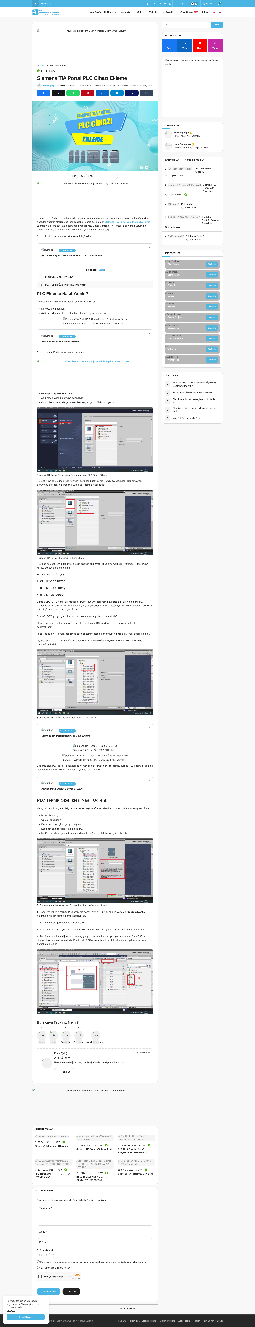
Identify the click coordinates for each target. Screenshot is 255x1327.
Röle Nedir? (187, 204)
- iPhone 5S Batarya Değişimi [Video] (191, 147)
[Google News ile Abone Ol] (107, 176)
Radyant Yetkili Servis (213, 1321)
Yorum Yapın (45, 1190)
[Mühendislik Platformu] (45, 12)
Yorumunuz (45, 1208)
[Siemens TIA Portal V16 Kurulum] (53, 1136)
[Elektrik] (192, 285)
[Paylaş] (132, 93)
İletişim (205, 12)
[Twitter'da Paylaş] (58, 93)
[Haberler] (192, 306)
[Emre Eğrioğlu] (48, 1063)
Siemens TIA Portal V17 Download (135, 1174)
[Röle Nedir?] (172, 204)
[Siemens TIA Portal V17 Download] (136, 1162)
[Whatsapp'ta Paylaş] (73, 93)
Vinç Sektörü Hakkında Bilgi (186, 418)
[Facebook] (154, 3)
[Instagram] (169, 3)
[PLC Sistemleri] (192, 338)
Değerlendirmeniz (45, 1250)
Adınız (43, 1231)
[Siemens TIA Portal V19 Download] (183, 185)
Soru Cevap (189, 12)
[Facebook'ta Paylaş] (43, 93)
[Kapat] (149, 247)
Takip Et (66, 1072)
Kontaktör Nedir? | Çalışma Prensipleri (210, 220)
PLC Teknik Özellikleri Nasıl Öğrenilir (63, 284)
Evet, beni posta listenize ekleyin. (56, 1267)
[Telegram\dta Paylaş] (117, 93)
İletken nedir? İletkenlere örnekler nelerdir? (193, 392)
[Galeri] (192, 296)
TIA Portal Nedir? (195, 236)
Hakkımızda (110, 12)
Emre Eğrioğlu (49, 86)
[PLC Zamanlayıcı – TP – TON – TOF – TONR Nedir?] (53, 1162)
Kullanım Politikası (166, 1321)
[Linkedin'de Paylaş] (102, 93)
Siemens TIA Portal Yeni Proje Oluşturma (127, 221)
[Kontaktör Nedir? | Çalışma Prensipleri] (182, 217)
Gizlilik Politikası (149, 1321)
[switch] (194, 4)
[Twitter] (55, 1057)
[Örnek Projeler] (192, 317)
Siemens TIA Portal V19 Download (209, 188)
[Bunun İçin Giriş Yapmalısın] (75, 176)
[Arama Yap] (148, 4)
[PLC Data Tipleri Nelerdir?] (178, 168)
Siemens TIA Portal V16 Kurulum (51, 1146)
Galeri (140, 12)
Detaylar (11, 1310)
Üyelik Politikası (185, 1321)
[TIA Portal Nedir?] (174, 236)
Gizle (101, 269)
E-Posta (44, 1242)
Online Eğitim (180, 4)
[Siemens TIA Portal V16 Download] (95, 1138)
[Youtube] (164, 3)
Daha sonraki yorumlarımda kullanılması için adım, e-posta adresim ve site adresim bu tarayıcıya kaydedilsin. (93, 1262)
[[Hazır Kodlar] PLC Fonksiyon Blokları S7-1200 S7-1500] (95, 1164)
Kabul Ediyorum (26, 1317)
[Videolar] (192, 349)
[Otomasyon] (192, 328)
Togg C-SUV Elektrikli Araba (52, 4)
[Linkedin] (159, 3)
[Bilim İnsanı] (192, 274)
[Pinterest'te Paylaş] (88, 93)
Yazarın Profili (143, 1052)
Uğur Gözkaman (182, 144)
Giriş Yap (209, 4)
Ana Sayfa (95, 12)
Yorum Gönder (48, 1291)
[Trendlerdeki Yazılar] (35, 3)
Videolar (153, 12)
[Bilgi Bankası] (192, 264)
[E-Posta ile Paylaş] (146, 93)
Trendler (170, 12)
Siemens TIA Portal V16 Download (94, 1149)
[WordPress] (192, 359)
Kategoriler (125, 12)
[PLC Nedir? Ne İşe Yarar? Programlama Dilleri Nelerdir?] (136, 1138)
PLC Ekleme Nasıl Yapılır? (57, 277)
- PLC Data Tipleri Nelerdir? (187, 136)
